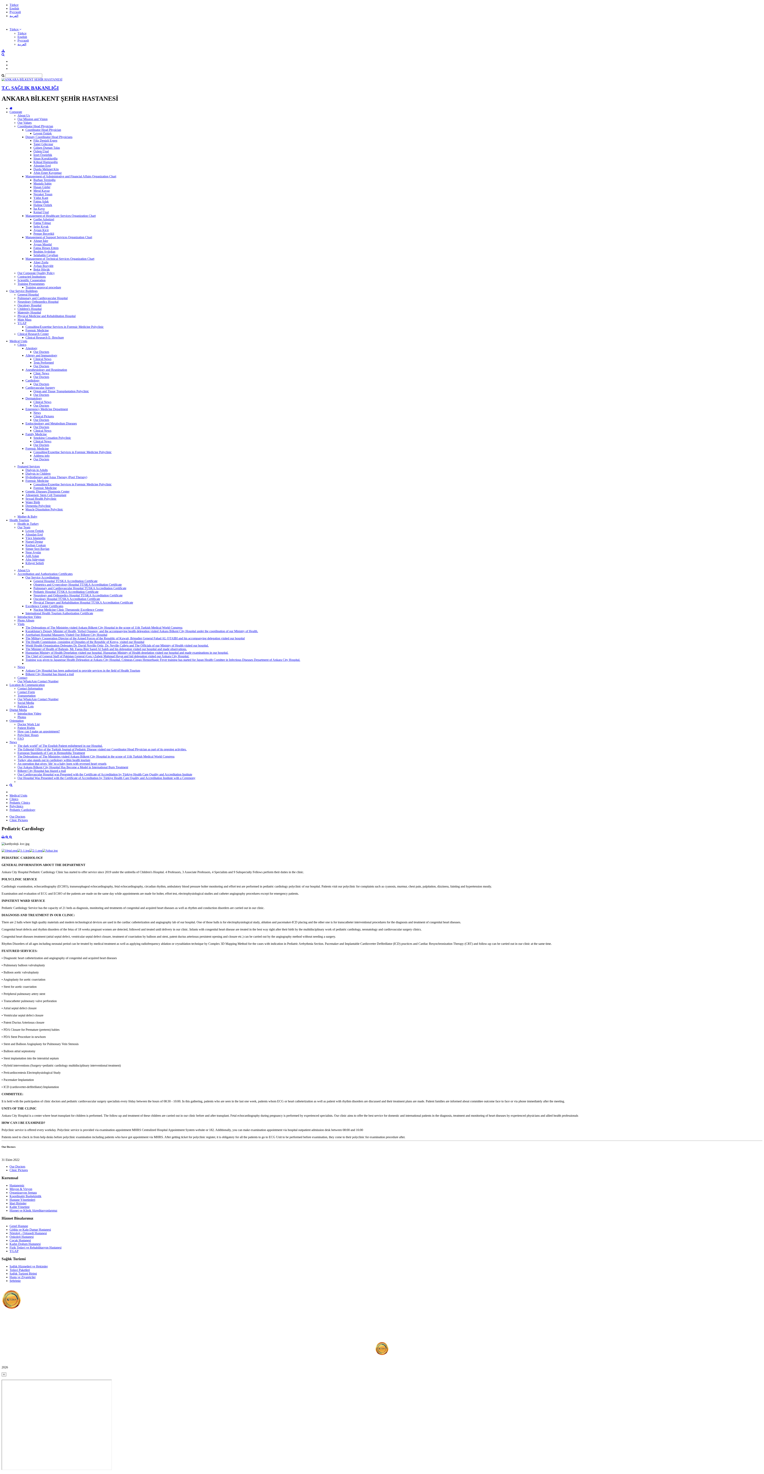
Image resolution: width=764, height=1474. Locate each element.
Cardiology (32, 380)
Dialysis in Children (38, 473)
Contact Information (30, 688)
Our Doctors (41, 352)
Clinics (22, 344)
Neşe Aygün (33, 552)
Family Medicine (36, 434)
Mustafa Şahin (42, 183)
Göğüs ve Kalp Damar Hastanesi (30, 1229)
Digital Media (18, 710)
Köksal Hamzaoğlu (45, 162)
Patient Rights (26, 728)
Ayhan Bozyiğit (43, 266)
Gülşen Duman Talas (46, 147)
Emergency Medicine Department (46, 409)
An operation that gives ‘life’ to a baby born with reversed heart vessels (62, 763)
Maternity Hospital (29, 312)
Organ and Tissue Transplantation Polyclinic (61, 391)
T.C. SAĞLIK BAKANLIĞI (30, 88)
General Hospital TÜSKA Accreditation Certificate (65, 581)
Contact (22, 677)
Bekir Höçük (41, 269)
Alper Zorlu (40, 262)
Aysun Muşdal (42, 244)
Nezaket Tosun (42, 194)
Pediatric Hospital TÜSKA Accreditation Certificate (65, 591)
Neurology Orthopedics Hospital (38, 301)
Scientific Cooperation (32, 280)
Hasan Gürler (41, 187)
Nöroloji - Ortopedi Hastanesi (28, 1233)
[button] (15, 29)
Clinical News (42, 359)
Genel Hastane (19, 1226)
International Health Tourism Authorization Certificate (59, 613)
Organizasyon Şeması (23, 1192)
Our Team (24, 527)
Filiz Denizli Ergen (45, 140)
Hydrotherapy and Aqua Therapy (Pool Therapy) (56, 477)
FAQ (21, 738)
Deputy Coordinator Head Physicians (48, 137)
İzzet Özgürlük (42, 155)
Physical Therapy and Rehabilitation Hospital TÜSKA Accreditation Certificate (83, 602)
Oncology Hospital (29, 305)
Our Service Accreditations (42, 577)
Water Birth (32, 502)
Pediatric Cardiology (22, 810)
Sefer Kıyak (41, 226)
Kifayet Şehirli (34, 563)
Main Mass (24, 319)
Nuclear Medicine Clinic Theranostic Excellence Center (68, 609)
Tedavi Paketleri (20, 1270)
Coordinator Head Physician (35, 126)
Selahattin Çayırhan (45, 255)
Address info (41, 455)
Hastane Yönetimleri (22, 1199)
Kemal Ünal (41, 212)
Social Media (26, 702)
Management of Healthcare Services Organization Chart (60, 215)
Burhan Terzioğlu (44, 180)
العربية (14, 16)
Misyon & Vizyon (21, 1189)
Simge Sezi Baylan (37, 548)
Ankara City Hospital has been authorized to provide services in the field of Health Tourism (82, 670)
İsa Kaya (39, 208)
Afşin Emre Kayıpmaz (47, 172)
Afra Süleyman (35, 559)
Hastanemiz (17, 1185)
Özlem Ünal (41, 151)
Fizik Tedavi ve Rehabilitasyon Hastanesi (35, 1247)
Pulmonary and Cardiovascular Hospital (43, 298)
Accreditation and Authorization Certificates (45, 574)
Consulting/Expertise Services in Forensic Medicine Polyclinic (64, 326)
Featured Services (29, 466)
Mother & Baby (27, 516)
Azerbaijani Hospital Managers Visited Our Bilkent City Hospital (66, 634)
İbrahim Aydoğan (44, 251)
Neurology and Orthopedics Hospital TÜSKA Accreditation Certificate (78, 595)
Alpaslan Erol (42, 165)
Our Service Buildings (24, 291)
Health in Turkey (28, 523)
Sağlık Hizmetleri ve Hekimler (29, 1266)
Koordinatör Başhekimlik (25, 1196)
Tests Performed (43, 362)
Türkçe (14, 5)
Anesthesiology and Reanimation (46, 369)
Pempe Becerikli (43, 233)
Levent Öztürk (42, 133)
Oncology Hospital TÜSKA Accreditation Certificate (66, 599)
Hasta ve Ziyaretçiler (23, 1277)
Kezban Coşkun (35, 545)
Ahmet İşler (40, 241)
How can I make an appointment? (39, 731)
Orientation (17, 720)
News (37, 412)
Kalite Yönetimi (19, 1207)
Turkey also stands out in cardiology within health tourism (54, 760)
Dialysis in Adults (36, 470)
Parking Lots (26, 706)
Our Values (25, 122)
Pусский (15, 12)
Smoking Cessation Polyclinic (52, 437)
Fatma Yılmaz (42, 223)
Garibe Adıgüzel (43, 219)
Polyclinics (16, 806)
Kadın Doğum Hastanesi (25, 1244)
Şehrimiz (15, 1280)
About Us (24, 115)
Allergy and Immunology (41, 355)
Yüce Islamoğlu (35, 538)
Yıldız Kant (40, 198)
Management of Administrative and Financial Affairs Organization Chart (70, 176)
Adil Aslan (32, 556)
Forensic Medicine (37, 330)
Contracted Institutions (32, 276)
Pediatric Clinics (20, 802)
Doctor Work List (29, 724)
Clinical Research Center (33, 334)
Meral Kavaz (41, 190)
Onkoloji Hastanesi (22, 1236)
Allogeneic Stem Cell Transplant (45, 495)
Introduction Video (29, 617)
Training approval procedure (43, 287)
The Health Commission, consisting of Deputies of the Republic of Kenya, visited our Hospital (84, 642)
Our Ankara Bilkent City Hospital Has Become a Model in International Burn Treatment (73, 767)
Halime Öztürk (42, 205)
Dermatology (33, 398)
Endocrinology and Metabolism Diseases (51, 423)
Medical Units (18, 341)
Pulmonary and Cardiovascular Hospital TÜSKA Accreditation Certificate (79, 588)
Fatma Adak (41, 201)
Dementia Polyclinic (38, 506)
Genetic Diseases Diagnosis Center (47, 491)
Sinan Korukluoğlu (45, 158)
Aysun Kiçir (41, 230)
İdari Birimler (18, 1203)
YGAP (22, 323)
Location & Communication (27, 685)
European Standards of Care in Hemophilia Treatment (51, 753)
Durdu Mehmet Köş (46, 169)
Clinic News (41, 373)
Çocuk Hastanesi (20, 1240)
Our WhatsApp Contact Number (38, 681)
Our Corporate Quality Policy (36, 273)
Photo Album (26, 620)
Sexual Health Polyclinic (41, 498)
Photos (22, 717)
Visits (21, 624)
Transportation (27, 695)
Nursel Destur (34, 541)
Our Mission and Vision (33, 119)
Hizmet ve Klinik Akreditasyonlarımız (33, 1210)
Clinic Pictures (19, 820)
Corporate (16, 112)
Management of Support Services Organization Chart (58, 237)
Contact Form (26, 692)
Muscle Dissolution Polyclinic (44, 509)
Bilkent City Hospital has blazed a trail (49, 674)
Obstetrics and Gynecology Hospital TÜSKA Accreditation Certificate (77, 584)
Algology (31, 348)
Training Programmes (31, 283)
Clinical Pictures (43, 416)
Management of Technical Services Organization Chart (59, 258)
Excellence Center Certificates (44, 606)
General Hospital (28, 294)
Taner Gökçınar (43, 144)
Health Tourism (19, 520)
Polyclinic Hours (28, 735)
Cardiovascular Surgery (40, 387)
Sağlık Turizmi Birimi (23, 1273)
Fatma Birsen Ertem (45, 248)
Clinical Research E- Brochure (44, 337)
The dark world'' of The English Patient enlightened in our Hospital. (60, 745)
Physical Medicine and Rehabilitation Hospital (47, 316)
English (14, 8)
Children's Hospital (30, 309)
